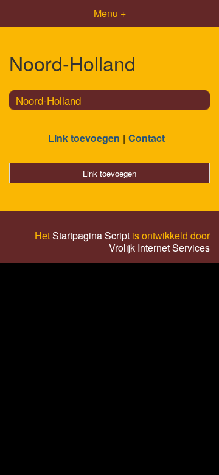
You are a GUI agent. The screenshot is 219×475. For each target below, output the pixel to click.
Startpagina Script (91, 236)
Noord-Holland (48, 100)
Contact (146, 138)
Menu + (110, 13)
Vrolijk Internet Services (159, 248)
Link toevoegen (84, 138)
